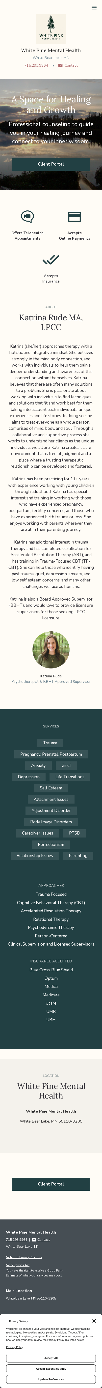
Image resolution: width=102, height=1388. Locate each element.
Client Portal (51, 164)
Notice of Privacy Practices (24, 1257)
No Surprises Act (17, 1265)
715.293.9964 (36, 65)
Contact (71, 65)
